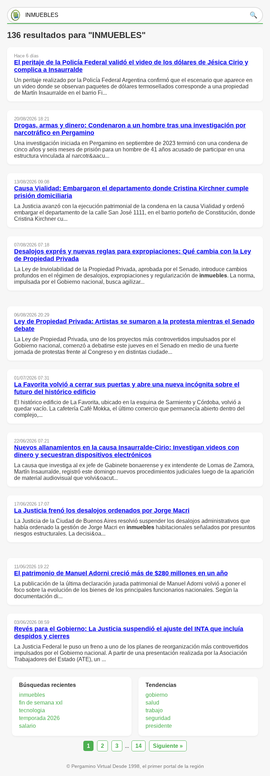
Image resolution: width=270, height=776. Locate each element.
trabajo (154, 710)
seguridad (158, 718)
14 (138, 746)
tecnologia (32, 710)
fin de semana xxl (41, 703)
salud (152, 703)
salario (27, 726)
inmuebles (32, 695)
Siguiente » (168, 746)
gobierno (157, 695)
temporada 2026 (39, 718)
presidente (159, 726)
